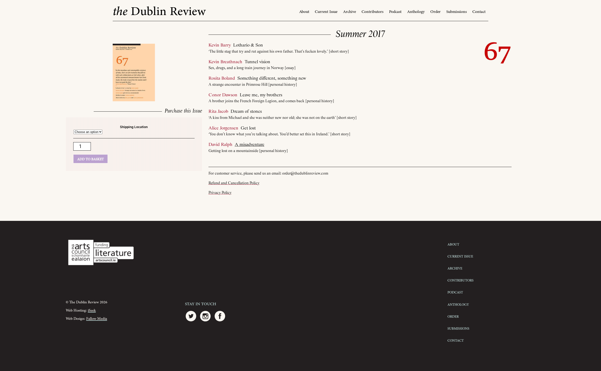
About (304, 12)
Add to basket (90, 159)
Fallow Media (96, 319)
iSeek (92, 310)
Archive (349, 12)
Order (435, 12)
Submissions (456, 12)
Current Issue (326, 12)
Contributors (372, 12)
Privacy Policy (219, 193)
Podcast (395, 12)
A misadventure (249, 144)
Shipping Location (134, 127)
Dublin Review (159, 11)
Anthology (416, 12)
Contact (478, 12)
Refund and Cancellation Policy (233, 183)
